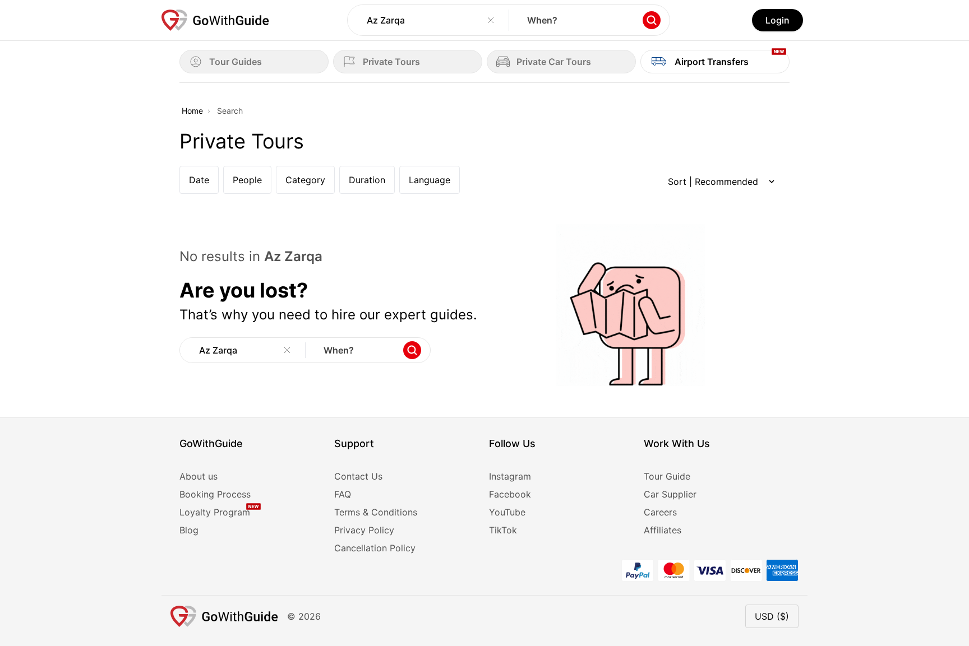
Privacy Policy (364, 530)
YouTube (507, 512)
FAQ (342, 494)
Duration (367, 179)
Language (429, 179)
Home (192, 110)
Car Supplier (670, 494)
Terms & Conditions (375, 512)
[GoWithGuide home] (215, 20)
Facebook (510, 494)
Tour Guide (667, 476)
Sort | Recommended (713, 181)
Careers (660, 512)
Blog (189, 530)
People (247, 179)
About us (198, 476)
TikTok (503, 530)
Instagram (510, 476)
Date (199, 179)
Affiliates (662, 530)
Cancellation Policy (375, 548)
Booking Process (215, 494)
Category (305, 179)
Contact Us (358, 476)
